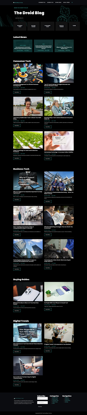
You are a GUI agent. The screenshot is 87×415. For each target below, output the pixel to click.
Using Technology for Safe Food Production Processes (25, 151)
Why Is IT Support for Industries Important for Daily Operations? (27, 192)
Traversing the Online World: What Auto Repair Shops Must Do (57, 260)
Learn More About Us (19, 18)
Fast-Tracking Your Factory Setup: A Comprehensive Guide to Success (23, 227)
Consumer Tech (55, 400)
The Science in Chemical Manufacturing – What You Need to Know (58, 193)
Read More (17, 92)
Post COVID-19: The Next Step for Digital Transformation (24, 377)
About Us (66, 397)
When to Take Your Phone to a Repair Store (64, 48)
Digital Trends (23, 45)
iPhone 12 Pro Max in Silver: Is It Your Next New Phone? (26, 303)
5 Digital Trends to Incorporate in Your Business (57, 344)
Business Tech (55, 397)
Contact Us (67, 399)
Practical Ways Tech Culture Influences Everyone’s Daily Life (58, 118)
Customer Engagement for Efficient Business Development (25, 85)
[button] (72, 2)
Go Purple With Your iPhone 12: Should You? (56, 303)
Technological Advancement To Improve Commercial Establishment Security (24, 260)
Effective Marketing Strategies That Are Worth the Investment (58, 227)
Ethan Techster (20, 50)
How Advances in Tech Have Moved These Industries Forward (22, 48)
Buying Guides (55, 399)
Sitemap (66, 401)
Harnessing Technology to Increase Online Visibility (58, 152)
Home (43, 44)
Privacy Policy (67, 400)
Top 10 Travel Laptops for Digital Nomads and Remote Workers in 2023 (57, 85)
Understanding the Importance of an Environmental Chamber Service (43, 47)
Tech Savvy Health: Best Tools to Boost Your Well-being (27, 118)
